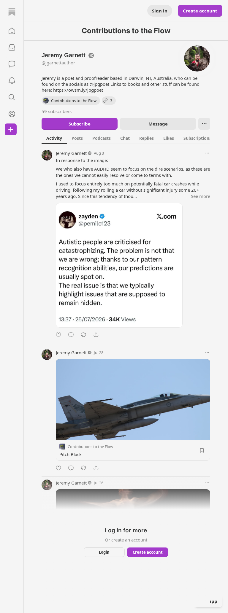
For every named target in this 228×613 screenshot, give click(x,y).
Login (104, 552)
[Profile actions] (204, 124)
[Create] (11, 129)
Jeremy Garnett (71, 153)
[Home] (12, 12)
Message (158, 124)
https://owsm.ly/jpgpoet (78, 90)
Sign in (159, 11)
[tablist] (133, 138)
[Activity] (12, 81)
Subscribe (80, 124)
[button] (12, 31)
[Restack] (83, 334)
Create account (200, 11)
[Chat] (12, 64)
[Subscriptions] (12, 47)
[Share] (96, 334)
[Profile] (12, 114)
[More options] (207, 153)
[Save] (202, 450)
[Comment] (71, 334)
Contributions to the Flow (90, 446)
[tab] (54, 138)
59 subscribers (57, 111)
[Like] (58, 334)
